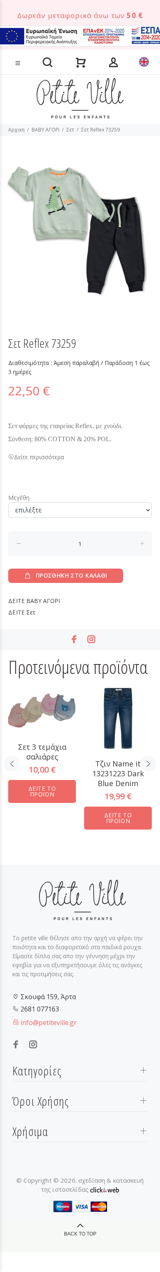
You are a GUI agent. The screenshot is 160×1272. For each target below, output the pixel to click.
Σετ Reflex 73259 (100, 129)
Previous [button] (12, 763)
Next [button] (148, 763)
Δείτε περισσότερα (39, 457)
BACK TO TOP (80, 1234)
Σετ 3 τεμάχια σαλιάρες (42, 752)
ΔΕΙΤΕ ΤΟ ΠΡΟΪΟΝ (42, 791)
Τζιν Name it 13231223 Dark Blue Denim (118, 773)
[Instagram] (91, 639)
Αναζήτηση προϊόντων (34, 50)
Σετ (70, 129)
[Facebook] (74, 639)
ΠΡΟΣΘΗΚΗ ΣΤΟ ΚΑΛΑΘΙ (71, 575)
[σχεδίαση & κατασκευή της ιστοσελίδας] (104, 1189)
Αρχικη (16, 129)
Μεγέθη (19, 497)
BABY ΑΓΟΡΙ (45, 129)
